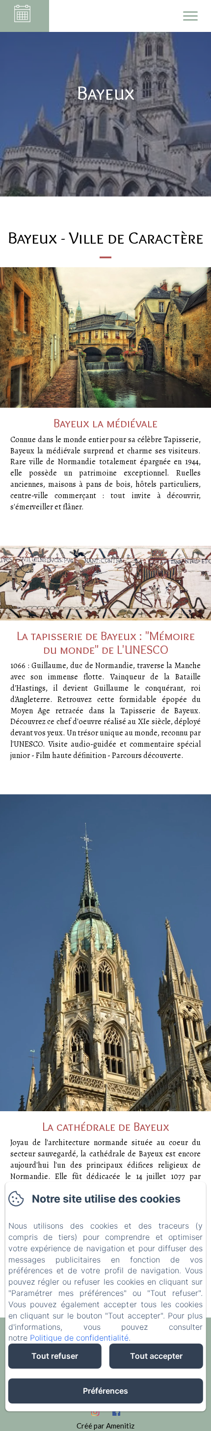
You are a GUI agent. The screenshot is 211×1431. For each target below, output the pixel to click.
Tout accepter (156, 1356)
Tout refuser (54, 1356)
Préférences (105, 1391)
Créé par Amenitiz (105, 1425)
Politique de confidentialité (79, 1338)
